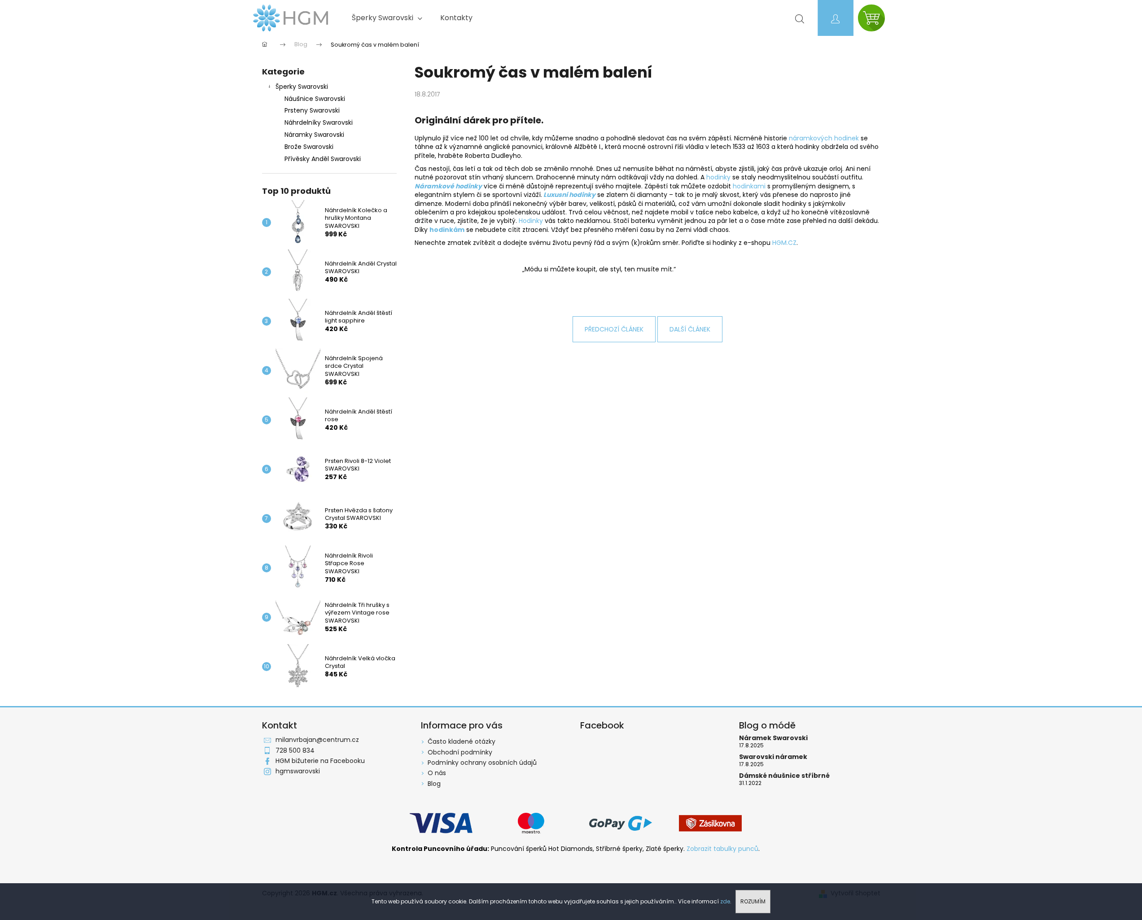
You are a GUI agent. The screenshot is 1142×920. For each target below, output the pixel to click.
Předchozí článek (614, 329)
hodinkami (750, 186)
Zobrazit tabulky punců (722, 849)
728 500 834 (295, 750)
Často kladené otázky (461, 741)
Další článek (689, 329)
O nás (437, 772)
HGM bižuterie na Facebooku (320, 760)
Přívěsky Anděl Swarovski (322, 158)
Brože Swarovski (308, 146)
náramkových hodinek (824, 138)
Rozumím (753, 901)
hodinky (719, 177)
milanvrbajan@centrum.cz (317, 739)
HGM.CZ (784, 242)
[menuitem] (387, 18)
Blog (434, 783)
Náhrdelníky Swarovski (318, 122)
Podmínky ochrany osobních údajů (482, 762)
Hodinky (531, 220)
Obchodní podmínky (460, 752)
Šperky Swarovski (302, 86)
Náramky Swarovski (314, 134)
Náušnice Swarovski (314, 98)
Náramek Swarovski (773, 738)
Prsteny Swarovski (312, 110)
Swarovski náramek (773, 757)
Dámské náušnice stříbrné (784, 775)
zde (725, 901)
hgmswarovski (298, 771)
